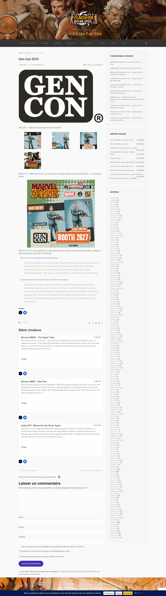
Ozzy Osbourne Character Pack (130, 68)
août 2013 (113, 520)
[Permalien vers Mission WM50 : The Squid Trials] (61, 354)
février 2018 (114, 403)
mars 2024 (113, 249)
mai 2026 (113, 205)
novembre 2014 (115, 487)
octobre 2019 (114, 365)
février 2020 (114, 357)
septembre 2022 (115, 288)
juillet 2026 (113, 200)
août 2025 (113, 222)
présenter (40, 174)
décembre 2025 (115, 215)
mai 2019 (113, 376)
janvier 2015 (114, 482)
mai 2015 (113, 473)
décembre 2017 (115, 407)
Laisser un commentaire (95, 65)
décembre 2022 (115, 282)
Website (22, 537)
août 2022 (113, 290)
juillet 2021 (113, 319)
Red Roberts (121, 93)
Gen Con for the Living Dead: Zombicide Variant (39, 258)
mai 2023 (113, 271)
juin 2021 (113, 321)
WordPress (96, 589)
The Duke (120, 120)
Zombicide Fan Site (83, 34)
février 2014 (114, 506)
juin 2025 (113, 224)
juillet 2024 (113, 240)
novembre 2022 (115, 284)
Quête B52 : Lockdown (29, 471)
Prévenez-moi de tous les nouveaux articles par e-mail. (42, 557)
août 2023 (113, 264)
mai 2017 (113, 423)
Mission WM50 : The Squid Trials (121, 140)
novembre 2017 (115, 409)
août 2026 (113, 198)
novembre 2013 (115, 513)
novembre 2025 (115, 218)
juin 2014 (113, 498)
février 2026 (114, 211)
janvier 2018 (114, 405)
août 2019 (113, 370)
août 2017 (113, 416)
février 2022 (114, 304)
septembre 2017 (115, 414)
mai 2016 (113, 449)
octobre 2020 (114, 339)
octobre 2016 (114, 438)
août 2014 (113, 493)
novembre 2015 (115, 462)
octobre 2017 (114, 412)
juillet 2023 (113, 266)
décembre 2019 (115, 361)
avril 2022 (113, 299)
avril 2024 (113, 246)
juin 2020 (113, 348)
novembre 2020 (115, 337)
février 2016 (114, 456)
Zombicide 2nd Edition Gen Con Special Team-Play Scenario (44, 280)
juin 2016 (113, 447)
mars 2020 (113, 354)
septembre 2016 (115, 440)
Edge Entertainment (84, 584)
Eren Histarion (38, 65)
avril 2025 (113, 229)
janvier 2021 (114, 332)
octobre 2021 (114, 312)
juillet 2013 (113, 522)
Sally (118, 81)
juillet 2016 (113, 445)
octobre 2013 (114, 515)
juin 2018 (113, 394)
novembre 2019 (115, 363)
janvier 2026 (114, 213)
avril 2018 (113, 399)
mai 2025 (113, 227)
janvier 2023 (114, 279)
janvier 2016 (114, 458)
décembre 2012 (115, 537)
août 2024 (113, 238)
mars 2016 (113, 454)
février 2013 (114, 533)
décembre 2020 (115, 335)
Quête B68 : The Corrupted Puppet (122, 170)
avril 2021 (113, 326)
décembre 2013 (115, 511)
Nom (21, 517)
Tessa (119, 114)
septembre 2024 (115, 235)
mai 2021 (113, 324)
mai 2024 (113, 244)
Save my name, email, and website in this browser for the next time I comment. (52, 547)
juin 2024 (113, 242)
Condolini (120, 108)
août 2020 (113, 343)
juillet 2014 (113, 496)
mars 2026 (113, 209)
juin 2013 (113, 524)
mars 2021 (113, 328)
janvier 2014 (114, 509)
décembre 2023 (115, 255)
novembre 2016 (115, 436)
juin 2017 (113, 421)
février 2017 (114, 429)
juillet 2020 (113, 346)
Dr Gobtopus (121, 74)
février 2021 (114, 330)
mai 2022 (113, 297)
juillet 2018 (113, 392)
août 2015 (113, 467)
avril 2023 (113, 273)
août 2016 (113, 443)
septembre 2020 (115, 341)
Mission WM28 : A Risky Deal (91, 471)
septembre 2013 (115, 518)
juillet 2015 (113, 469)
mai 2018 (113, 396)
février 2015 (114, 480)
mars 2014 (113, 504)
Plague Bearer (115, 158)
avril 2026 (113, 207)
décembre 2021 (115, 308)
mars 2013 (113, 531)
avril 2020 (113, 352)
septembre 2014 (115, 491)
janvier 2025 (114, 231)
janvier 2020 (114, 359)
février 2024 (114, 251)
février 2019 (114, 383)
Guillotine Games (29, 586)
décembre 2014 (115, 484)
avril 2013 (113, 529)
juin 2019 (113, 374)
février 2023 (114, 277)
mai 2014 (113, 500)
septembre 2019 (115, 368)
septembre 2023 (115, 262)
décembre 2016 (115, 434)
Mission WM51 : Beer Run (119, 144)
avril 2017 (113, 425)
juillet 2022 (113, 293)
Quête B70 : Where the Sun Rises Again (123, 148)
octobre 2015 (114, 465)
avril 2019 (113, 379)
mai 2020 (113, 350)
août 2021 (113, 317)
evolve (68, 589)
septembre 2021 (115, 315)
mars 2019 (113, 381)
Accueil (21, 53)
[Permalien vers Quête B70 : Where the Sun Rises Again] (61, 442)
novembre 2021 (115, 310)
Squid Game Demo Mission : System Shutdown (126, 174)
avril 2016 (113, 451)
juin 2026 (113, 202)
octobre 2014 (114, 489)
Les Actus (28, 53)
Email (21, 527)
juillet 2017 (113, 418)
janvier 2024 (114, 253)
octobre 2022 (114, 286)
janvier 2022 (114, 306)
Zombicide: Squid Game (118, 178)
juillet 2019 (113, 372)
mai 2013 (113, 526)
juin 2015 (113, 471)
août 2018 (113, 390)
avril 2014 (113, 502)
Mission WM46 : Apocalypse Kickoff (122, 162)
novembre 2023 (115, 257)
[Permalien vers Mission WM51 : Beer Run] (61, 398)
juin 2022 (113, 295)
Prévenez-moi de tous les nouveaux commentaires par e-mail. (45, 551)
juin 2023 (113, 268)
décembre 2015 (115, 460)
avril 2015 (113, 476)
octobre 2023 (114, 260)
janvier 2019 (114, 385)
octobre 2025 (114, 220)
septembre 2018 (115, 387)
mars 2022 (113, 302)
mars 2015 (113, 478)
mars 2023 (113, 275)
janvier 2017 (114, 432)
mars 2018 (113, 401)
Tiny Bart (120, 87)
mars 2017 (113, 427)
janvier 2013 (114, 535)
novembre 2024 (115, 233)
